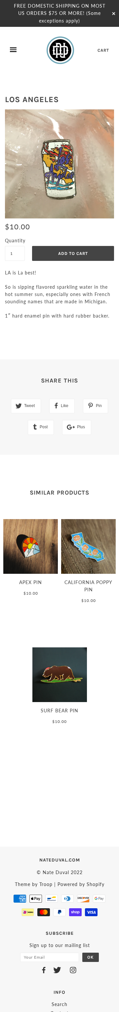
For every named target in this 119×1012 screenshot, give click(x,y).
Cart (103, 50)
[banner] (61, 50)
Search (59, 1004)
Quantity (15, 240)
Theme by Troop (34, 884)
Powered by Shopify (81, 884)
